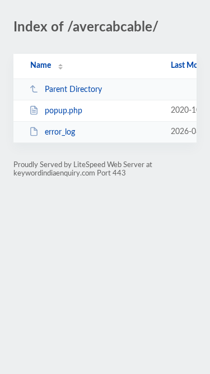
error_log (60, 132)
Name (40, 66)
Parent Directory (73, 90)
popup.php (63, 111)
